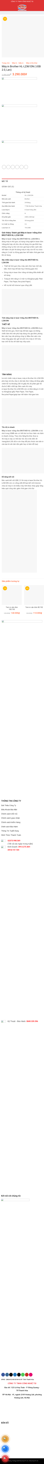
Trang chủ (6, 63)
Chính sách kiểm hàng (10, 822)
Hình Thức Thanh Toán (11, 835)
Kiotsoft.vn (23, 1461)
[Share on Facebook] (8, 167)
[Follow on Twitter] (15, 1374)
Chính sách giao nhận (10, 818)
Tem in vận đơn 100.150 (12, 608)
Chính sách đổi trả (9, 814)
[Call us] (23, 1374)
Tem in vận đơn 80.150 (34, 607)
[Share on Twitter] (13, 167)
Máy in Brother (31, 63)
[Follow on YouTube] (27, 1374)
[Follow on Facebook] (3, 1374)
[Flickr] (31, 1374)
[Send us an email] (19, 1374)
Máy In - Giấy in (17, 63)
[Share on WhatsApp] (4, 167)
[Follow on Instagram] (7, 1374)
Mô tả (5, 181)
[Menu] (3, 7)
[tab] (23, 181)
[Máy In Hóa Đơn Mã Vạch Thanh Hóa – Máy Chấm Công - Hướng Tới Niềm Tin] (22, 7)
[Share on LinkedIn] (26, 167)
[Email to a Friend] (17, 167)
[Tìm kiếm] (41, 7)
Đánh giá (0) (8, 187)
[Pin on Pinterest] (22, 167)
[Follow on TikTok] (11, 1374)
